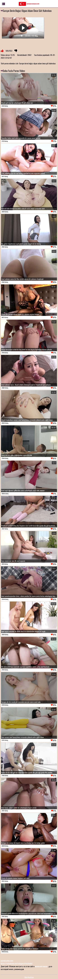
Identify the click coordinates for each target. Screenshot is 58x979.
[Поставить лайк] (2, 50)
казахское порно (41, 966)
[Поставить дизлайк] (15, 50)
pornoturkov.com (7, 960)
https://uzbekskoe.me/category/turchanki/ (17, 963)
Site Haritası (29, 977)
